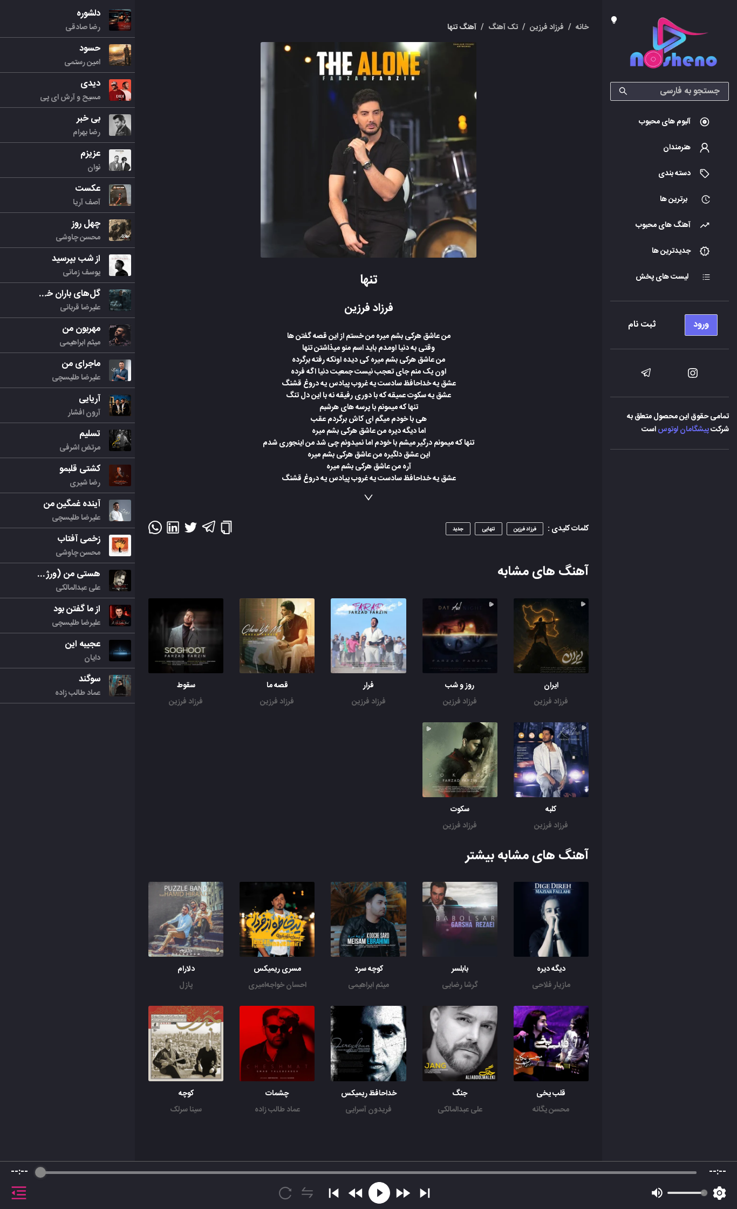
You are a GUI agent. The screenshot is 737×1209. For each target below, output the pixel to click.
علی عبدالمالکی (460, 1109)
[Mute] (657, 1193)
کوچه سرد (368, 969)
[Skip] (424, 1193)
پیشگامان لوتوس (683, 429)
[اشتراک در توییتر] (190, 530)
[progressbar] (368, 1172)
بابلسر (460, 969)
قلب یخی (550, 1093)
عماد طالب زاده (277, 1109)
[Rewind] (355, 1193)
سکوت (460, 809)
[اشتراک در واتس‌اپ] (155, 530)
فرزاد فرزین (551, 701)
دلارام (186, 969)
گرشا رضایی (460, 985)
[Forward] (402, 1193)
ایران (551, 685)
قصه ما (277, 685)
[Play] (379, 1193)
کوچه (186, 1093)
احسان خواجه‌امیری (277, 985)
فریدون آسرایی (368, 1109)
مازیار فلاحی (551, 985)
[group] (368, 1185)
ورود (701, 324)
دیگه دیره (551, 969)
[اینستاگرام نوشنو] (693, 373)
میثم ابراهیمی (368, 985)
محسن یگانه (551, 1109)
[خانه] (673, 45)
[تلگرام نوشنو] (646, 373)
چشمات (277, 1093)
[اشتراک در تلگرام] (208, 531)
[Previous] (333, 1193)
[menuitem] (669, 122)
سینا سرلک (186, 1109)
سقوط (186, 685)
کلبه (550, 809)
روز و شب (459, 685)
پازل (186, 985)
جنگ (459, 1093)
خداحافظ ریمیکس (369, 1093)
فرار (368, 685)
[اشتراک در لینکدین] (173, 530)
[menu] (669, 322)
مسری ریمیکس (277, 969)
